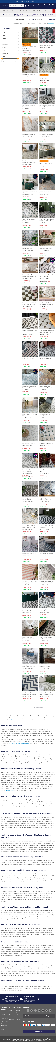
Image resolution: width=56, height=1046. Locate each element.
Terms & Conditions (18, 1020)
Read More (51, 23)
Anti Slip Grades (12, 1017)
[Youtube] (43, 1010)
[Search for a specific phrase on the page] (22, 6)
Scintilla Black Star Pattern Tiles (29, 330)
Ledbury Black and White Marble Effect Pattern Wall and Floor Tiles (47, 360)
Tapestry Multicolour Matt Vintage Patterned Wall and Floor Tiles (46, 192)
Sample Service (4, 1018)
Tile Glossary (11, 1019)
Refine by (6, 28)
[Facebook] (28, 1010)
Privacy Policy (27, 1039)
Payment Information (4, 1024)
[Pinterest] (39, 1010)
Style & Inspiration (11, 1011)
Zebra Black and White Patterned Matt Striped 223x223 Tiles (27, 610)
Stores (17, 1017)
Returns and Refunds (4, 1028)
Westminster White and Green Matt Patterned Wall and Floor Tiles (46, 694)
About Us (18, 1010)
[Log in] (50, 4)
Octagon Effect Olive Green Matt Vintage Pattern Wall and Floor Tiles (29, 76)
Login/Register (4, 1021)
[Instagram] (35, 1010)
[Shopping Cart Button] (53, 4)
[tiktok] (50, 1010)
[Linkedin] (46, 1010)
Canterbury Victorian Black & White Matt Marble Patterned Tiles (46, 527)
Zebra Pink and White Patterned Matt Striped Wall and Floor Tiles (29, 583)
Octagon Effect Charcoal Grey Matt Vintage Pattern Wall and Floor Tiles (47, 332)
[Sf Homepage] (5, 5)
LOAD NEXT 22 (38, 707)
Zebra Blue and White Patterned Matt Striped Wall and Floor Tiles (29, 694)
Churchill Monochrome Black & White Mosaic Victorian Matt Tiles (47, 221)
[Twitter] (32, 1010)
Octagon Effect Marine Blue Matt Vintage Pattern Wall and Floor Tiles (46, 443)
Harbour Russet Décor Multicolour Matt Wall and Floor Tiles (47, 388)
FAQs (10, 1014)
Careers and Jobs (19, 1013)
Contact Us (3, 1012)
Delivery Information (4, 1015)
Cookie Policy (35, 1039)
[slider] (2, 58)
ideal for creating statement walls (19, 743)
